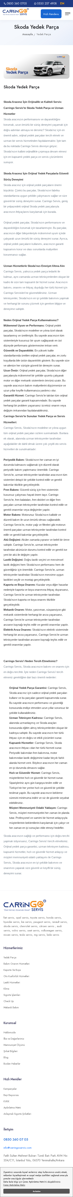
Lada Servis (53, 935)
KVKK (6, 1101)
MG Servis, (40, 935)
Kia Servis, (27, 922)
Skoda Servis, (12, 926)
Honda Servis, (54, 918)
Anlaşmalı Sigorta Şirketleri (17, 1114)
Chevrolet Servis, (29, 926)
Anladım (36, 1191)
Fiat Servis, (10, 918)
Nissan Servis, (12, 935)
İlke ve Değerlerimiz (14, 1038)
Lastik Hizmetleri (12, 982)
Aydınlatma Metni (12, 1107)
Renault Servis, (60, 922)
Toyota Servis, (38, 918)
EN (62, 3)
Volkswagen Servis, (52, 930)
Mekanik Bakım (11, 1007)
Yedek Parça (10, 957)
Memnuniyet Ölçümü (14, 1045)
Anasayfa (27, 34)
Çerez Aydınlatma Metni (14, 1185)
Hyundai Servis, (12, 922)
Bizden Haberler (12, 1063)
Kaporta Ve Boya (12, 970)
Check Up (9, 1001)
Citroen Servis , (48, 926)
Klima (6, 988)
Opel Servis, (23, 918)
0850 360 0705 (17, 3)
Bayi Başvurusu (11, 1095)
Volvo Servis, (19, 930)
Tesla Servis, (27, 935)
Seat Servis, (34, 930)
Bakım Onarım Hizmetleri (17, 963)
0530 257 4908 (47, 3)
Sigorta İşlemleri (12, 995)
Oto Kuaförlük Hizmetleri (16, 976)
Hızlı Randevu (51, 14)
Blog (6, 1057)
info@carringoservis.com (18, 1148)
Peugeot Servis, (42, 922)
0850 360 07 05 (16, 1139)
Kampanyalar (10, 1089)
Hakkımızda (10, 1032)
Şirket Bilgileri (11, 1051)
